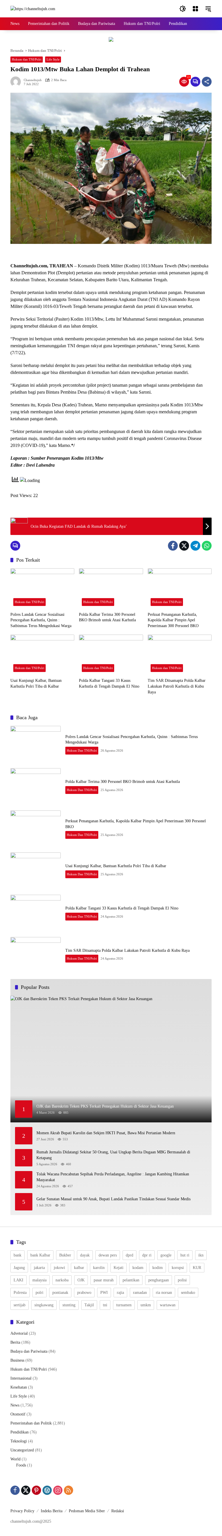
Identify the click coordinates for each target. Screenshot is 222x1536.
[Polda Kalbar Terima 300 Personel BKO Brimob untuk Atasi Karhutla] (111, 588)
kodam (137, 1267)
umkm (145, 1305)
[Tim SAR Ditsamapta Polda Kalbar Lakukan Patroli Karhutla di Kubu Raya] (180, 655)
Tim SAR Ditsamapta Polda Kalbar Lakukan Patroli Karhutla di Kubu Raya (177, 686)
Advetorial (19, 1333)
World (15, 1459)
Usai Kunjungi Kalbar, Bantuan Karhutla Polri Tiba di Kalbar (36, 683)
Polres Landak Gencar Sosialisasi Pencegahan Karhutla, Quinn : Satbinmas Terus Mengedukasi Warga (40, 620)
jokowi (59, 1267)
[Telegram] (195, 546)
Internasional (21, 1378)
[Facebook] (173, 546)
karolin (99, 1267)
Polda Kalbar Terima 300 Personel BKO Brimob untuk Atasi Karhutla (107, 617)
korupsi (178, 1267)
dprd (129, 1255)
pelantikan (131, 1280)
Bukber (65, 1255)
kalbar (79, 1267)
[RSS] (68, 1490)
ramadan (140, 1292)
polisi (182, 1280)
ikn (201, 1255)
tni (105, 1305)
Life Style (53, 59)
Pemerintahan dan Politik (31, 1423)
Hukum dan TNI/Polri (26, 59)
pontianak (60, 1292)
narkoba (62, 1280)
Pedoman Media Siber (87, 1511)
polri (39, 1292)
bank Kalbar (40, 1255)
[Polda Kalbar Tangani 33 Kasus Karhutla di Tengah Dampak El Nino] (111, 655)
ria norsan (164, 1292)
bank (17, 1255)
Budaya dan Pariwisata (28, 1351)
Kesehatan (18, 1387)
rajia (120, 1292)
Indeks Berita (51, 1511)
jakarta (39, 1267)
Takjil (89, 1305)
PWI (104, 1292)
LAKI (18, 1280)
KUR (197, 1267)
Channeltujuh (33, 80)
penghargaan (158, 1280)
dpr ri (146, 1255)
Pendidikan (19, 1432)
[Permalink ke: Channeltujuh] (17, 81)
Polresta (20, 1292)
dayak (85, 1255)
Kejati (118, 1267)
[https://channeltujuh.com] (32, 8)
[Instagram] (57, 1490)
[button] (182, 8)
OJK (81, 1280)
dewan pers (108, 1255)
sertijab (19, 1305)
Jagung (19, 1267)
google (165, 1255)
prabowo (84, 1292)
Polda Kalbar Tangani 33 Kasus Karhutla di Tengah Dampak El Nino (109, 683)
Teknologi (18, 1441)
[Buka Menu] (195, 8)
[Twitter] (184, 546)
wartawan (167, 1305)
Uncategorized (22, 1450)
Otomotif (17, 1414)
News (14, 1405)
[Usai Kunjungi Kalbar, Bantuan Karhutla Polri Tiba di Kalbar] (42, 655)
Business (17, 1360)
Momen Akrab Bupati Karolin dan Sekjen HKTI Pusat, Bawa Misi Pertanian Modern (106, 1133)
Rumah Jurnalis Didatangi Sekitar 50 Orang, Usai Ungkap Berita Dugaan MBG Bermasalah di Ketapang (113, 1155)
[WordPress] (47, 1490)
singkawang (43, 1305)
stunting (68, 1305)
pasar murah (104, 1280)
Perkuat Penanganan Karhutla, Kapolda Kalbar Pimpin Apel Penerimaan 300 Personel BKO (173, 620)
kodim (157, 1267)
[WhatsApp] (207, 546)
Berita (15, 1342)
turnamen (124, 1305)
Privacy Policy (22, 1511)
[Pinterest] (36, 1490)
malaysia (39, 1280)
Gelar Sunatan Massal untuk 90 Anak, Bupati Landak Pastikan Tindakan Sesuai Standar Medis (113, 1199)
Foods (21, 1465)
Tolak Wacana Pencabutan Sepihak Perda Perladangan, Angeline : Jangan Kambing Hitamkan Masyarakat (112, 1177)
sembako (188, 1292)
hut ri (184, 1255)
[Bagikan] (207, 82)
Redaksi (117, 1511)
